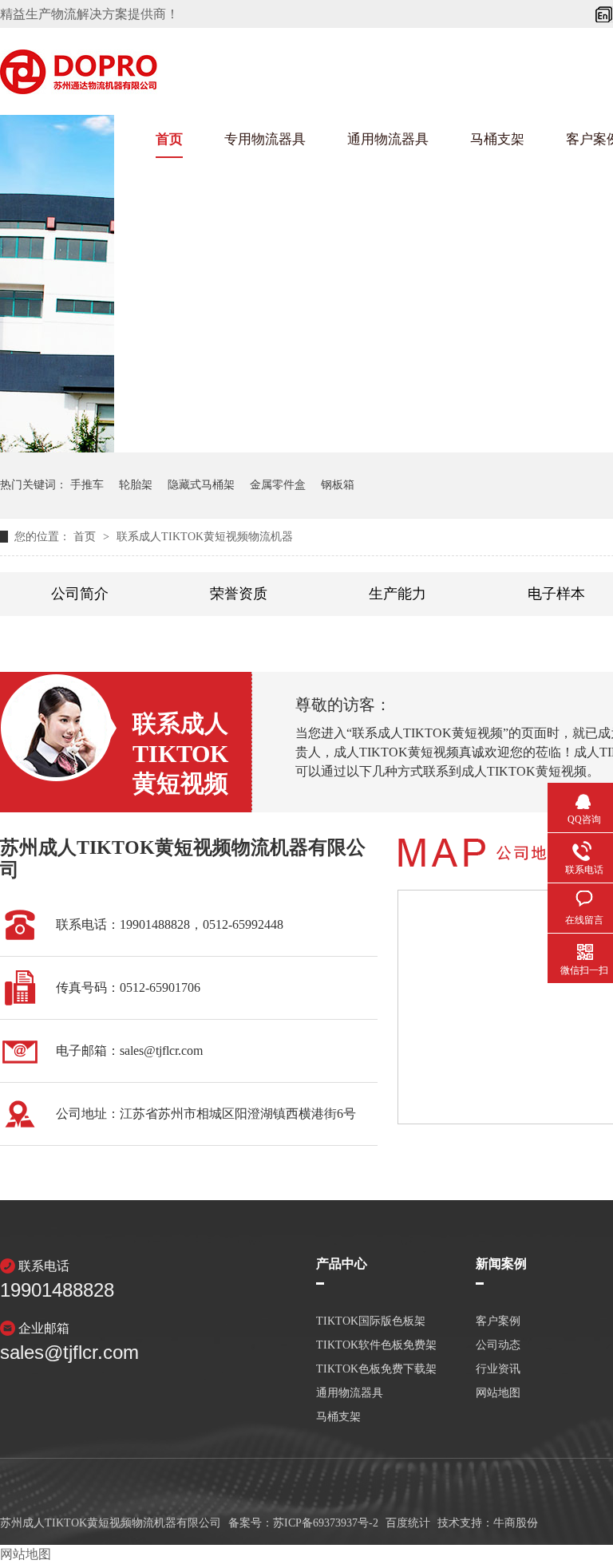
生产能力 (397, 594)
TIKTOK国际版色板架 (370, 1321)
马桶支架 (497, 139)
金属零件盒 (278, 485)
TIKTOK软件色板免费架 (376, 1345)
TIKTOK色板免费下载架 (376, 1369)
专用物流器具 (265, 139)
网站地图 (25, 1554)
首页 (169, 139)
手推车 (87, 485)
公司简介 (80, 594)
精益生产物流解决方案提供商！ (89, 14)
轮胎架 (135, 485)
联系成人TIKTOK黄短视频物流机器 (205, 537)
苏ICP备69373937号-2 (325, 1523)
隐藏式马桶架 (201, 485)
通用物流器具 (388, 139)
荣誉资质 (238, 594)
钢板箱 (337, 485)
